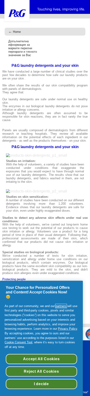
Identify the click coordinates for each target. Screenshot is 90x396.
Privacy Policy (67, 328)
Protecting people (14, 279)
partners (61, 306)
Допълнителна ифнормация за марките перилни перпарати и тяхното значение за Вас (22, 48)
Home (14, 32)
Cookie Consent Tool (18, 342)
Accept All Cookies (41, 359)
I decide (41, 384)
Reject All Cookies (41, 371)
